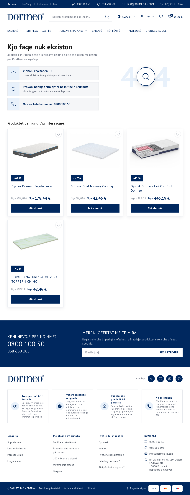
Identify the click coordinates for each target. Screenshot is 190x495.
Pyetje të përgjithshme (111, 454)
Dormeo (12, 4)
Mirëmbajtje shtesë (63, 464)
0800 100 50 (83, 4)
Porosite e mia (15, 454)
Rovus (56, 4)
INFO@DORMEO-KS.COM (140, 4)
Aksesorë (135, 30)
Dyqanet (103, 442)
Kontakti (103, 448)
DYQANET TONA (174, 4)
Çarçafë (97, 30)
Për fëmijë (113, 30)
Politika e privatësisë (64, 442)
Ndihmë (91, 488)
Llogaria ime (14, 461)
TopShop (27, 4)
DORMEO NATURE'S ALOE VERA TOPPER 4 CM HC (34, 279)
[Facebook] (151, 378)
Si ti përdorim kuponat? (112, 467)
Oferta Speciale (156, 30)
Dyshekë (12, 30)
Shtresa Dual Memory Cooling (92, 186)
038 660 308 (109, 4)
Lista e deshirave (16, 448)
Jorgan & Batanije (71, 30)
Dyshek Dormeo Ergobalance (31, 186)
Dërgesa (58, 471)
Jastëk (46, 30)
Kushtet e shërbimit (74, 488)
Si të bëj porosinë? (109, 461)
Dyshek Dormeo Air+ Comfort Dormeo (151, 188)
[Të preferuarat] (161, 17)
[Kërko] (107, 16)
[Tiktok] (179, 378)
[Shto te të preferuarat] (58, 134)
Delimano (42, 4)
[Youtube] (169, 378)
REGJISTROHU (169, 352)
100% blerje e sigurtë (65, 458)
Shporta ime (14, 442)
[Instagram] (160, 378)
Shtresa (32, 30)
